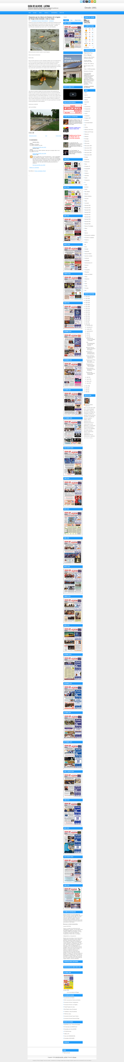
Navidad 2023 (87, 219)
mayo (88, 337)
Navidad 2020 (87, 212)
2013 (86, 321)
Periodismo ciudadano (89, 237)
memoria (86, 198)
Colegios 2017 (88, 118)
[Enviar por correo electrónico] (29, 132)
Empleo (86, 157)
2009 (86, 389)
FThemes (38, 1060)
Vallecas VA (66, 1033)
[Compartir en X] (32, 132)
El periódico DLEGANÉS (69, 1038)
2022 (86, 304)
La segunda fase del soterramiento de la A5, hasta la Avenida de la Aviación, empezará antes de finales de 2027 (75, 145)
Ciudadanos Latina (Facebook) (70, 1011)
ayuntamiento (34, 20)
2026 (86, 296)
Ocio (86, 230)
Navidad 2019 (87, 210)
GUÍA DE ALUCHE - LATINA (39, 6)
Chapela (34, 154)
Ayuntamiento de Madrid (69, 997)
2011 (86, 385)
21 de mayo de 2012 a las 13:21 (39, 147)
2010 (86, 387)
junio (87, 335)
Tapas (86, 267)
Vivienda (86, 288)
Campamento (87, 108)
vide (85, 281)
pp (85, 244)
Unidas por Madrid (88, 274)
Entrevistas (87, 161)
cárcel (86, 113)
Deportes (47, 12)
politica (86, 242)
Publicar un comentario (34, 167)
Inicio (30, 12)
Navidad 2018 (87, 207)
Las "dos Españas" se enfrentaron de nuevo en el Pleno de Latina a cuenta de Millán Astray (75, 152)
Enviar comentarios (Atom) (40, 170)
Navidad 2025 (87, 223)
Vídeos (41, 12)
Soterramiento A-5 (88, 262)
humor (86, 177)
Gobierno (86, 173)
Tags (71, 20)
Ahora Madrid (87, 97)
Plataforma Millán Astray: (75, 122)
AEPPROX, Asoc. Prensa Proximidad (72, 1024)
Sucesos (86, 265)
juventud (86, 187)
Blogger (77, 992)
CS (85, 125)
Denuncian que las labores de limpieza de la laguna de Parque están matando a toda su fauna (44, 18)
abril (87, 377)
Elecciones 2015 (88, 145)
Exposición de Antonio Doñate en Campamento (90, 373)
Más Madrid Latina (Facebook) (70, 1009)
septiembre (89, 331)
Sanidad (86, 249)
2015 (86, 318)
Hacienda (87, 175)
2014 (86, 320)
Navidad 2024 (87, 221)
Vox (85, 290)
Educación (87, 141)
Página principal (66, 1052)
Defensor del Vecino (89, 129)
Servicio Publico (88, 253)
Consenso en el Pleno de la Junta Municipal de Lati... (90, 361)
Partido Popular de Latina (69, 1006)
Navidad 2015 (87, 205)
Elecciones (87, 143)
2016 (86, 316)
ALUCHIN (87, 102)
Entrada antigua (58, 135)
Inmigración (87, 180)
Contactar (61, 12)
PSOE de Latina (67, 1013)
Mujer (86, 200)
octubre (88, 329)
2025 (86, 298)
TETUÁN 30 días (67, 1031)
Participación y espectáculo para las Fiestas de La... (90, 352)
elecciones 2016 (88, 148)
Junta (86, 184)
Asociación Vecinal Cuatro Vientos (71, 1016)
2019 (86, 310)
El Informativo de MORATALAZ (70, 1026)
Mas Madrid (87, 191)
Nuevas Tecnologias (89, 226)
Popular (66, 20)
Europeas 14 (87, 166)
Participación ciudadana (90, 235)
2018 (86, 312)
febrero (88, 381)
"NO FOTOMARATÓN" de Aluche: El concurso (90, 344)
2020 (86, 308)
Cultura (35, 12)
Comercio (87, 120)
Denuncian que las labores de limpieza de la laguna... (90, 348)
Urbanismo (87, 278)
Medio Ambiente (44, 20)
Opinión (86, 233)
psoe (86, 246)
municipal (87, 203)
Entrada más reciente (33, 135)
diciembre (89, 325)
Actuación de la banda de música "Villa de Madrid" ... (90, 365)
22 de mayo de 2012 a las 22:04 (39, 153)
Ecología (86, 138)
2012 (86, 324)
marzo (88, 379)
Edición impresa (54, 12)
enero (88, 383)
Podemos (87, 239)
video (86, 283)
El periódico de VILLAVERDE (70, 1029)
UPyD (86, 276)
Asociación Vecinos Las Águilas (71, 1004)
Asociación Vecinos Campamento (71, 1002)
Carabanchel (87, 111)
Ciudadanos (87, 115)
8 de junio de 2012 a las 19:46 (39, 165)
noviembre (89, 327)
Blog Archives (78, 20)
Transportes (87, 269)
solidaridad (87, 260)
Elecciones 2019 (88, 150)
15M (86, 92)
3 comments (51, 20)
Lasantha (48, 1060)
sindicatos (87, 258)
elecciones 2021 (88, 152)
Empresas (87, 159)
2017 (86, 314)
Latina (86, 189)
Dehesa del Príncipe (89, 131)
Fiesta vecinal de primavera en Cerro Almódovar (90, 369)
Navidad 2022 (87, 216)
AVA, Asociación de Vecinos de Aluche (72, 1000)
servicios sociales (88, 256)
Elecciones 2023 (88, 154)
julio (87, 333)
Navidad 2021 (87, 214)
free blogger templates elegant (70, 1060)
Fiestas (86, 170)
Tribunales (87, 272)
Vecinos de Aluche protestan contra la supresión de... (90, 357)
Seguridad (87, 251)
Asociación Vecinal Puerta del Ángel (71, 1018)
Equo (86, 164)
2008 (86, 391)
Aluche (86, 99)
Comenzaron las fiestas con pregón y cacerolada (90, 339)
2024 (86, 300)
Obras (86, 228)
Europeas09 (87, 168)
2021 (86, 306)
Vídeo (86, 285)
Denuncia (39, 20)
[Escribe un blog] (30, 132)
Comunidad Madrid (88, 122)
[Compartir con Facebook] (33, 132)
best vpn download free (81, 1060)
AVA (86, 104)
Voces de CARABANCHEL (69, 1036)
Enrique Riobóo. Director (89, 405)
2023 (86, 302)
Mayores (86, 193)
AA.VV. (86, 95)
